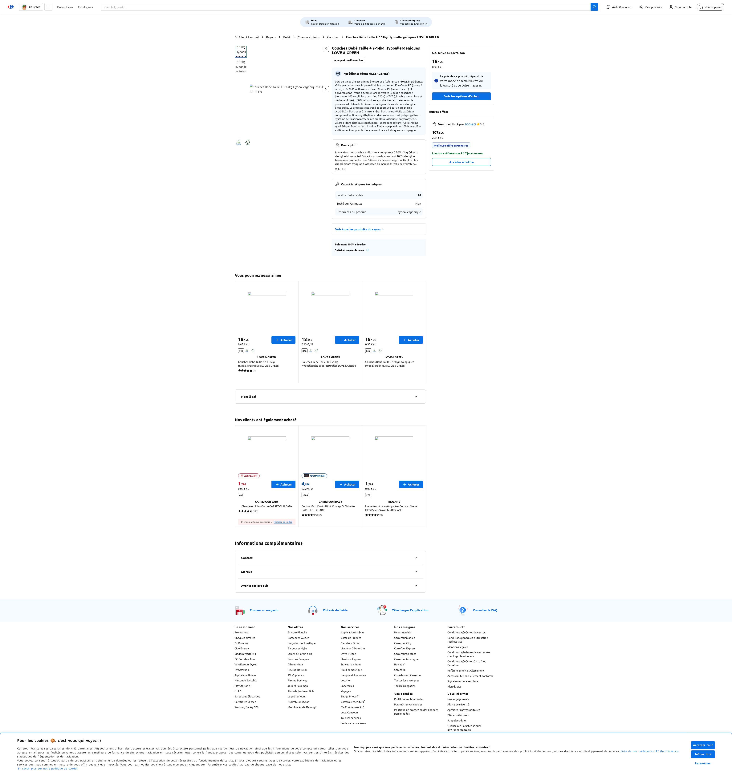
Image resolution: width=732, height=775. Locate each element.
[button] (48, 7)
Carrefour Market (404, 637)
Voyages (346, 691)
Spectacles (347, 685)
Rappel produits (456, 720)
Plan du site (454, 686)
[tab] (241, 52)
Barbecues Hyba (297, 648)
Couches (333, 37)
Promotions (241, 632)
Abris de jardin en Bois (301, 691)
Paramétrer (703, 763)
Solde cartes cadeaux (353, 723)
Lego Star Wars (296, 696)
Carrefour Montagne (406, 659)
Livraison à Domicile (353, 648)
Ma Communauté (351, 707)
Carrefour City (402, 643)
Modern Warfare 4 (245, 653)
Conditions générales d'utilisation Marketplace (467, 639)
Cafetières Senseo (245, 701)
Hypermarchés (403, 632)
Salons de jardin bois (300, 653)
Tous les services (351, 717)
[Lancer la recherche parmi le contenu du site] (594, 6)
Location (346, 680)
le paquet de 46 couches (348, 60)
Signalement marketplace (462, 681)
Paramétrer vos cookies (408, 704)
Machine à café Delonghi (302, 707)
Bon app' (399, 664)
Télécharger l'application (410, 610)
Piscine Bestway (297, 680)
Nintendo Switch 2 (245, 680)
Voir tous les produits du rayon (357, 229)
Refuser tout (703, 754)
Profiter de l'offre (283, 521)
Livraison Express (351, 659)
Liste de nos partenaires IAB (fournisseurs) (649, 751)
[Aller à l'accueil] (11, 7)
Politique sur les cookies (408, 699)
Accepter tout (703, 745)
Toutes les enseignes (406, 680)
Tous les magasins (404, 685)
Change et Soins (309, 37)
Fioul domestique (351, 669)
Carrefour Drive (350, 643)
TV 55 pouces (296, 675)
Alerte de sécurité (458, 704)
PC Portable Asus (244, 659)
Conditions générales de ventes (466, 632)
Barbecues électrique (247, 696)
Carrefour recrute (351, 701)
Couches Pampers (298, 659)
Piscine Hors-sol (297, 669)
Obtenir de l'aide (335, 610)
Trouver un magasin (264, 610)
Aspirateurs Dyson (298, 701)
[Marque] (416, 571)
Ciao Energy (241, 648)
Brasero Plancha (297, 632)
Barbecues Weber (298, 637)
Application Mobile (352, 632)
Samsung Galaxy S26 (246, 707)
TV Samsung (241, 669)
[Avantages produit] (416, 585)
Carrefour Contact (405, 653)
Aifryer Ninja (295, 664)
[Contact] (416, 558)
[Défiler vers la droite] (326, 89)
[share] (326, 49)
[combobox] (349, 7)
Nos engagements (458, 699)
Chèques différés (244, 637)
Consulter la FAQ (485, 610)
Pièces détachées (458, 715)
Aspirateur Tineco (245, 675)
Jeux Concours (349, 712)
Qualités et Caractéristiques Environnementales (464, 727)
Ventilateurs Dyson (245, 664)
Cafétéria (399, 669)
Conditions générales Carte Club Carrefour (466, 663)
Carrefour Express (404, 648)
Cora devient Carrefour (408, 675)
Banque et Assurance (353, 675)
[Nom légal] (416, 396)
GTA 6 (237, 691)
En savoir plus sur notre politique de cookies (48, 768)
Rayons (271, 37)
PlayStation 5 (242, 685)
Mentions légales (457, 646)
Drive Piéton (348, 653)
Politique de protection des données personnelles (416, 711)
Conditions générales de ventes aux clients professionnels (468, 654)
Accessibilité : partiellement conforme (470, 675)
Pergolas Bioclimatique (302, 643)
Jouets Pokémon (298, 685)
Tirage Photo (349, 696)
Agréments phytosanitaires (463, 709)
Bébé (286, 37)
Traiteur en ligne (351, 664)
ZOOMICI (470, 124)
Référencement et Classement (465, 670)
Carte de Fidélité (351, 637)
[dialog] (366, 754)
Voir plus (340, 169)
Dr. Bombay (241, 643)
